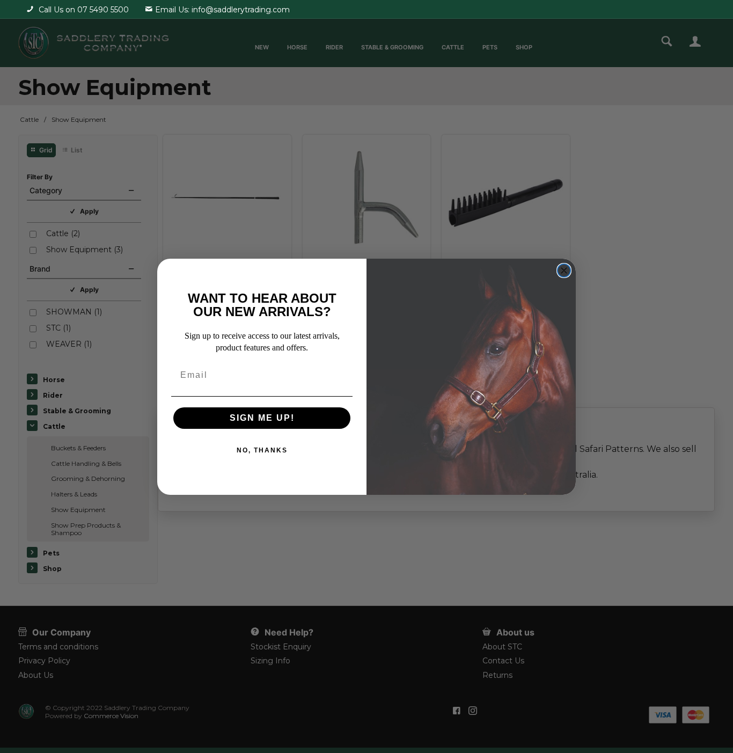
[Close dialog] (564, 270)
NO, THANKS (262, 450)
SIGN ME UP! (262, 417)
